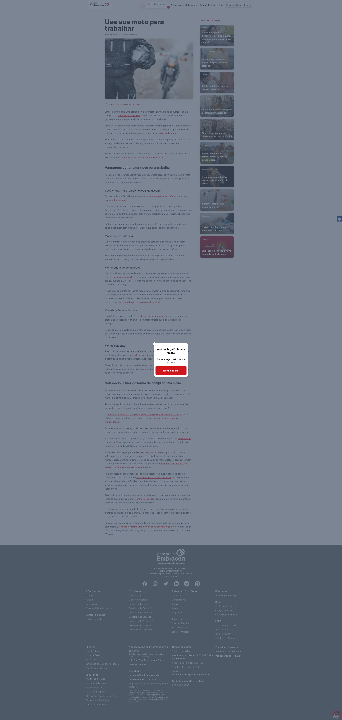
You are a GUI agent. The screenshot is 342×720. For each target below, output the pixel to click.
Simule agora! (171, 370)
